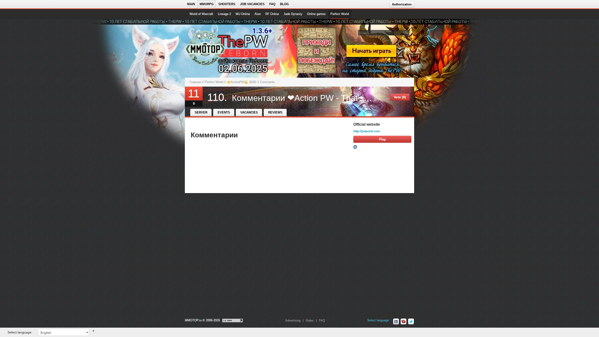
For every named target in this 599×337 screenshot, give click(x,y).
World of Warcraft (201, 14)
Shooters (226, 4)
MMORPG (207, 4)
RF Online (272, 14)
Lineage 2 (224, 14)
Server (201, 112)
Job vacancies (252, 4)
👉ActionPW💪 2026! (241, 82)
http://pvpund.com (366, 131)
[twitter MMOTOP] (411, 321)
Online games (316, 14)
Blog (284, 4)
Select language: (19, 332)
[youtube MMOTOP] (403, 321)
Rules (310, 320)
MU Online (243, 14)
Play (382, 139)
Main (191, 4)
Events (224, 112)
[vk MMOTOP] (396, 321)
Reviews (275, 112)
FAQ (272, 4)
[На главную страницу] (205, 48)
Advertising (292, 320)
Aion (258, 14)
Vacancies (249, 112)
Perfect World (339, 14)
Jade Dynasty (293, 14)
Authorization (402, 4)
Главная (195, 82)
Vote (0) (400, 97)
